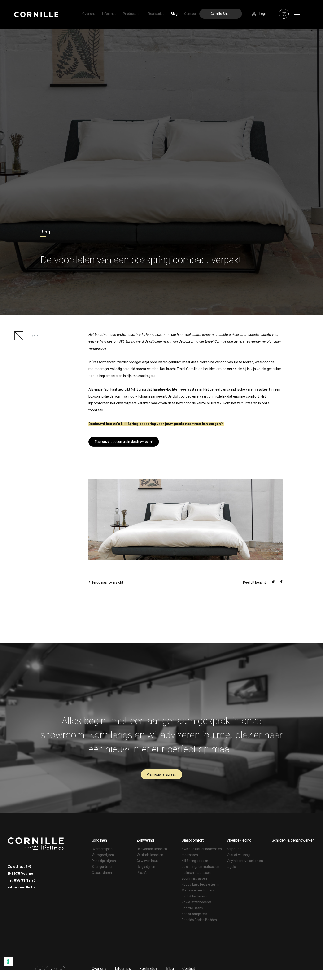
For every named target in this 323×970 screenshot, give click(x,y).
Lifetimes (109, 14)
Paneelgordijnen (104, 861)
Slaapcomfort (193, 840)
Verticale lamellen (150, 855)
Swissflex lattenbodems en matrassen (202, 852)
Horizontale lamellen (152, 849)
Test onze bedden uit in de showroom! (124, 442)
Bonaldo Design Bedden (199, 920)
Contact (190, 14)
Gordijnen (99, 840)
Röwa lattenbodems (197, 902)
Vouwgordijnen (103, 855)
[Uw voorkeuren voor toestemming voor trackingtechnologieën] (8, 961)
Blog (174, 14)
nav (284, 11)
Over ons (89, 14)
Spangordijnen (102, 867)
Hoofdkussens (192, 908)
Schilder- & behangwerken (293, 840)
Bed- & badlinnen (194, 896)
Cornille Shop (221, 14)
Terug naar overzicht (107, 582)
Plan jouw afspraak (161, 774)
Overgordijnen (102, 849)
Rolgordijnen (146, 867)
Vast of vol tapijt (238, 855)
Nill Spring (127, 341)
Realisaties (156, 14)
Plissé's (142, 872)
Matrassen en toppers (198, 890)
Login (263, 14)
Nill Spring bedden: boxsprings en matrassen (200, 864)
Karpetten (234, 849)
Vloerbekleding (239, 840)
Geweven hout (147, 861)
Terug (34, 336)
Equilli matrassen (194, 878)
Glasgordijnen (102, 872)
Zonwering (145, 840)
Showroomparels (194, 914)
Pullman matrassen (196, 872)
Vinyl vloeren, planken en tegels (245, 864)
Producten (131, 14)
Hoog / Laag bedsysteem (200, 884)
